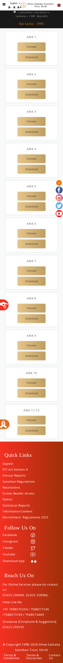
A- (10, 7)
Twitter (8, 548)
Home (14, 11)
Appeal (8, 462)
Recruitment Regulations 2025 (26, 516)
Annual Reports (14, 474)
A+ (19, 7)
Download (31, 57)
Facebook (10, 535)
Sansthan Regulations (19, 480)
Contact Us (54, 657)
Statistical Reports (16, 504)
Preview (31, 46)
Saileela (20, 16)
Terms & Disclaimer (34, 657)
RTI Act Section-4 (15, 468)
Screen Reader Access (18, 492)
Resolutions (11, 486)
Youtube (9, 554)
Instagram (10, 541)
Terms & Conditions (12, 657)
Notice (7, 498)
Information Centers (18, 510)
